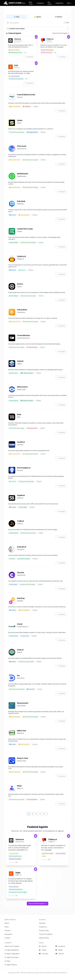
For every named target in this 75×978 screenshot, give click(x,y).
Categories (40, 3)
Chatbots (13, 215)
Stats (68, 3)
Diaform (20, 284)
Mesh (19, 414)
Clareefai (20, 573)
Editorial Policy (44, 938)
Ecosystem (8, 934)
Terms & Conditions (45, 934)
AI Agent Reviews (11, 965)
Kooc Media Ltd (28, 972)
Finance (13, 558)
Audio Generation (47, 52)
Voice (43, 856)
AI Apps (7, 961)
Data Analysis (14, 242)
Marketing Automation (16, 52)
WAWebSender (22, 174)
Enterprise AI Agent (24, 558)
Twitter (43, 950)
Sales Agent (23, 507)
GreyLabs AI (21, 547)
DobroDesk (21, 201)
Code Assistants (15, 76)
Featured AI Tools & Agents (60, 33)
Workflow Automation (15, 859)
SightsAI (20, 361)
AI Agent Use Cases (11, 957)
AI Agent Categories (11, 950)
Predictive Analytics (27, 373)
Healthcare (27, 106)
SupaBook (21, 495)
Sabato (19, 120)
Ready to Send (22, 758)
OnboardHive (22, 310)
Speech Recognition (47, 50)
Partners (8, 930)
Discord (61, 954)
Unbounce (17, 39)
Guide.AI (20, 650)
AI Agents (22, 270)
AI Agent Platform (33, 132)
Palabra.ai (50, 39)
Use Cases (50, 3)
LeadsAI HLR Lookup (25, 229)
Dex (18, 675)
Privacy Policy (44, 930)
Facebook (61, 946)
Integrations (59, 3)
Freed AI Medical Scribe (26, 95)
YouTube (44, 954)
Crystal (19, 624)
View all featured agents (37, 903)
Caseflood (21, 442)
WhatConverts (22, 387)
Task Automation (15, 50)
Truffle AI (20, 521)
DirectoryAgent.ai (23, 468)
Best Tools (31, 3)
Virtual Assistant (32, 347)
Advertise (42, 923)
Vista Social (21, 146)
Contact (7, 938)
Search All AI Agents (12, 946)
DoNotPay (21, 598)
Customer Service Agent (17, 132)
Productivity (31, 689)
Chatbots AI (21, 256)
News (23, 3)
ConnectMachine (23, 335)
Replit (16, 65)
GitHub (43, 946)
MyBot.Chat (21, 731)
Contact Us (43, 927)
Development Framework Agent (18, 892)
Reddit (60, 950)
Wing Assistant (22, 703)
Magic (19, 786)
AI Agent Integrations (12, 954)
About (7, 923)
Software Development (17, 79)
